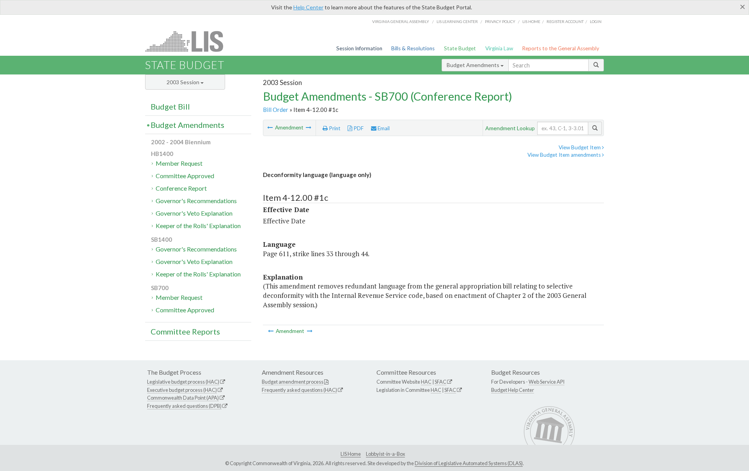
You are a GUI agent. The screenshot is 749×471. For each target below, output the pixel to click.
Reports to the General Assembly (560, 48)
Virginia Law (499, 48)
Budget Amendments (474, 65)
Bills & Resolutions (413, 48)
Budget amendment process (292, 382)
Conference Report (181, 188)
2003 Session (184, 82)
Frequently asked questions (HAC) (299, 390)
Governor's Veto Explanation (194, 213)
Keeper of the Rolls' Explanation (198, 225)
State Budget (460, 48)
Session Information (359, 48)
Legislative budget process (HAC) (183, 382)
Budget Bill (170, 106)
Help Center (308, 7)
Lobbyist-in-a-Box (385, 454)
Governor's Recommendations (196, 200)
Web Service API (546, 382)
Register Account (565, 21)
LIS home (531, 21)
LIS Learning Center (457, 21)
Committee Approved (185, 175)
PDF (358, 128)
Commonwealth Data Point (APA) (183, 398)
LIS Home (351, 454)
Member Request (179, 163)
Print (334, 128)
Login (596, 21)
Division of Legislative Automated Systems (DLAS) (469, 463)
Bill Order (275, 109)
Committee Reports (185, 331)
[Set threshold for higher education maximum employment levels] (270, 127)
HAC (426, 382)
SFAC (440, 382)
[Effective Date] (308, 127)
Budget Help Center (512, 390)
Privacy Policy (500, 21)
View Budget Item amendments (564, 155)
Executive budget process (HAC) (182, 390)
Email (383, 128)
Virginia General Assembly (400, 21)
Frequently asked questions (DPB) (184, 406)
